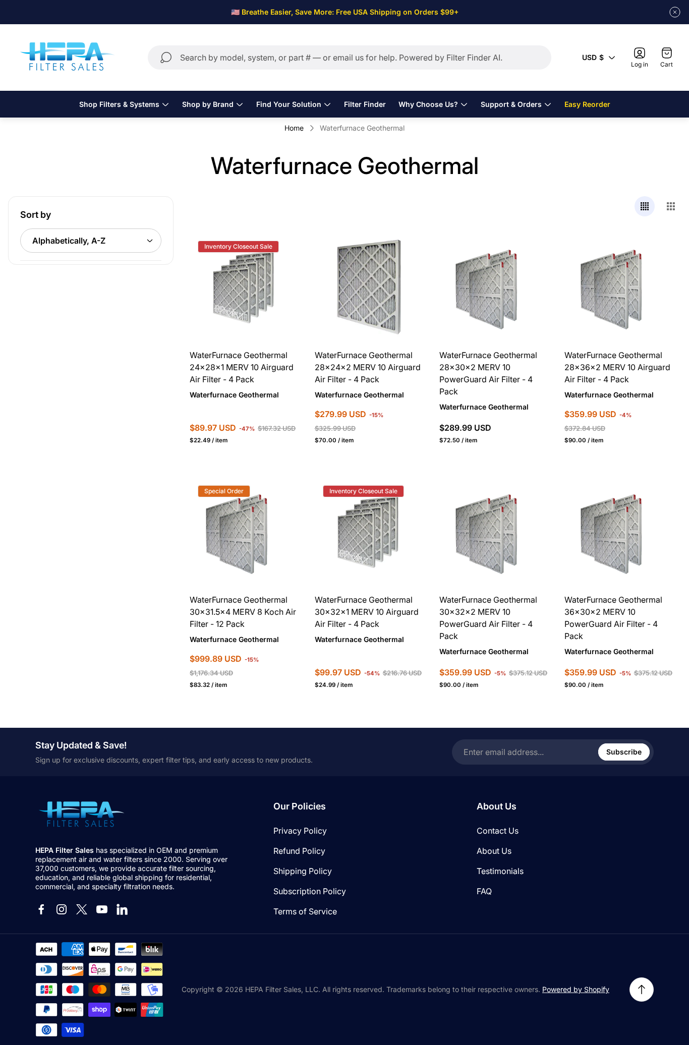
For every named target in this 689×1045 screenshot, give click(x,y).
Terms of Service (305, 911)
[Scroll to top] (641, 989)
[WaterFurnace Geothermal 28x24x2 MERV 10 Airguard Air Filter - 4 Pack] (369, 287)
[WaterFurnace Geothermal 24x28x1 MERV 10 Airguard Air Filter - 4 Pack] (244, 287)
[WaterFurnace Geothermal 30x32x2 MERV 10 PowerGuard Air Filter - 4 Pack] (493, 531)
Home (294, 128)
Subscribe (624, 751)
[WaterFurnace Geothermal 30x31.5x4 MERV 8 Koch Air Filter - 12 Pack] (244, 531)
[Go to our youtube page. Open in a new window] (102, 909)
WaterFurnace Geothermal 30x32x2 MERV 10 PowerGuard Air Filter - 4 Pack (488, 618)
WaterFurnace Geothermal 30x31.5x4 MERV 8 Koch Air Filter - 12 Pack (243, 612)
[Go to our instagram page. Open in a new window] (61, 909)
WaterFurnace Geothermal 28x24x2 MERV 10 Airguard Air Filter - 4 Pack (368, 367)
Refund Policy (299, 851)
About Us (494, 851)
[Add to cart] (278, 253)
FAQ (484, 891)
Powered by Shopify (575, 989)
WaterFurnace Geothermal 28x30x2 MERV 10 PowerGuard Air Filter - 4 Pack (488, 373)
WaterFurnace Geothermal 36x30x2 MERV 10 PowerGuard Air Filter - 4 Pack (613, 618)
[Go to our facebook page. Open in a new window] (41, 909)
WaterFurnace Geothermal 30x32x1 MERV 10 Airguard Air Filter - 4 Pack (367, 612)
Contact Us (498, 831)
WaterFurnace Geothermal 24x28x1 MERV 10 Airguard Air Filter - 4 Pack (242, 367)
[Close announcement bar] (675, 12)
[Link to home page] (80, 815)
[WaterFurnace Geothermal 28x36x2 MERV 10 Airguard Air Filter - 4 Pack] (618, 287)
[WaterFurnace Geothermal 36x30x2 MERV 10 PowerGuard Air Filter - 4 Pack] (618, 531)
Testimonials (500, 871)
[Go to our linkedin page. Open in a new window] (122, 909)
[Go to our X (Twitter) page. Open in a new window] (82, 909)
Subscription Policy (309, 891)
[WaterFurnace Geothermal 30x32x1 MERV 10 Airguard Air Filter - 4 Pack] (369, 531)
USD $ (593, 57)
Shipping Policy (302, 871)
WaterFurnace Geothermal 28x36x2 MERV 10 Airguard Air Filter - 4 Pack (617, 367)
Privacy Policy (300, 831)
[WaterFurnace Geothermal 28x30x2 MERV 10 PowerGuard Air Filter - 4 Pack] (493, 287)
